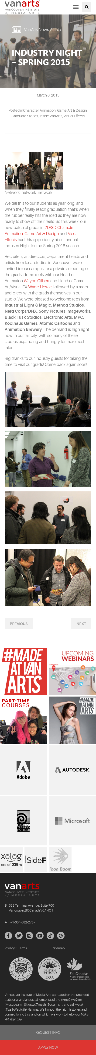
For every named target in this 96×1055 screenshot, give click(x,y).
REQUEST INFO (48, 1032)
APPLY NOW (48, 1047)
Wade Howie (40, 287)
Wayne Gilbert (36, 281)
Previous (19, 624)
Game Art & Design (41, 233)
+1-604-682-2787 (22, 922)
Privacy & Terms (16, 948)
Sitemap (59, 948)
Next (81, 624)
